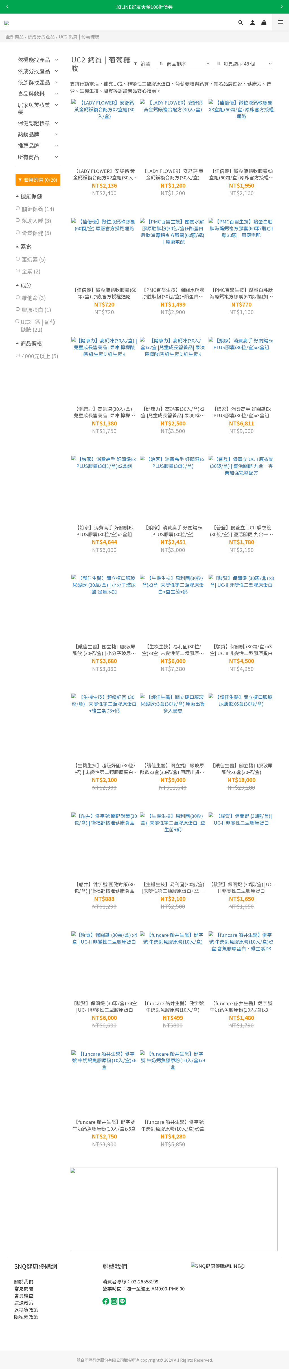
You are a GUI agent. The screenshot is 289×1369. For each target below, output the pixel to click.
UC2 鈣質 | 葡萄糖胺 (79, 36)
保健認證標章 (34, 123)
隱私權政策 (26, 1316)
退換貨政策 (26, 1309)
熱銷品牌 (28, 134)
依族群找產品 (34, 82)
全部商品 (15, 36)
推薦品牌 (28, 145)
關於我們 (23, 1281)
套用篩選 (40, 179)
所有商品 (28, 157)
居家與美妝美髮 (34, 108)
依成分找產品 (41, 36)
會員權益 (23, 1295)
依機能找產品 (34, 60)
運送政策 (23, 1302)
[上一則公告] (7, 6)
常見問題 (23, 1288)
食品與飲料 (31, 93)
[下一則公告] (281, 6)
